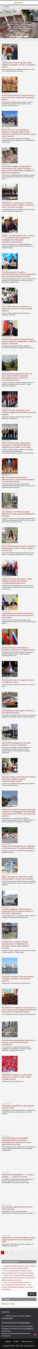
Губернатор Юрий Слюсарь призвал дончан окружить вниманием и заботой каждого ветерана (19, 341)
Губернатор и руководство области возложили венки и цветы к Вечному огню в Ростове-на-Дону (18, 205)
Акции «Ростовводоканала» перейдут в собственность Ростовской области (18, 847)
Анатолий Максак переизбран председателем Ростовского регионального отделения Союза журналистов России (16, 1141)
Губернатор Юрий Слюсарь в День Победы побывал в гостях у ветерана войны (18, 65)
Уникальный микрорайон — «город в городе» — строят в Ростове (18, 1176)
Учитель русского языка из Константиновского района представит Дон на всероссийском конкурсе (19, 274)
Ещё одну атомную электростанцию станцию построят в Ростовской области (18, 979)
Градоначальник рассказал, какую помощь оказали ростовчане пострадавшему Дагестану (17, 581)
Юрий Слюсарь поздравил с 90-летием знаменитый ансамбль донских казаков (19, 412)
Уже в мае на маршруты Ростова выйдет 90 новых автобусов (16, 744)
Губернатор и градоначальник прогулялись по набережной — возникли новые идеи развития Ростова (15, 945)
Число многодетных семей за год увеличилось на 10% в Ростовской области (17, 308)
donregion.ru (29, 1328)
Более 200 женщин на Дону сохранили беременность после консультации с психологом (19, 548)
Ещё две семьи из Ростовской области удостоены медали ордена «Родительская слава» (19, 779)
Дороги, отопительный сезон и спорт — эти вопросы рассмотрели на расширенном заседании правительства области (18, 239)
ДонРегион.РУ (29, 1346)
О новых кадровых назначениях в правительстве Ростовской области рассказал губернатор (17, 911)
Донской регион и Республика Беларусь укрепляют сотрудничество (18, 649)
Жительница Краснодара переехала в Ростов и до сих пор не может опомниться (18, 1042)
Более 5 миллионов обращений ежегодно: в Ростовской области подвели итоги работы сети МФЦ (16, 445)
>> (23, 1253)
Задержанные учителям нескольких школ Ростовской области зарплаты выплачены (17, 615)
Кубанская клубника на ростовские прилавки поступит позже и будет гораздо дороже (17, 1077)
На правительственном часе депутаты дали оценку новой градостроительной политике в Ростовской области (19, 1010)
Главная (8, 1341)
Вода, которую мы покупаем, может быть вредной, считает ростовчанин (17, 878)
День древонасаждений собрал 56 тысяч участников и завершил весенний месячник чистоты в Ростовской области (17, 377)
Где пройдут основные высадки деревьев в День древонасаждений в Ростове (18, 514)
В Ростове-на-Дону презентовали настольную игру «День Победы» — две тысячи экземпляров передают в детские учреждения (18, 169)
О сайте (16, 1341)
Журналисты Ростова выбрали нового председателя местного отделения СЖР (19, 1239)
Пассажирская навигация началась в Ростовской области (18, 712)
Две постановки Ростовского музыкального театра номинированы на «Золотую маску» (18, 479)
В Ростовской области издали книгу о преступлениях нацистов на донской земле (18, 97)
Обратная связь (27, 1341)
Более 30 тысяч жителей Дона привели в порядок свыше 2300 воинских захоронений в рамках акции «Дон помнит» (19, 133)
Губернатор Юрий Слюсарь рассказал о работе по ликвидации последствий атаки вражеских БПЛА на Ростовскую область (19, 813)
